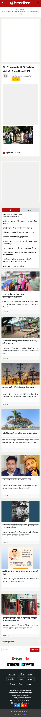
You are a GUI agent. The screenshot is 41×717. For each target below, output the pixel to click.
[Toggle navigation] (37, 3)
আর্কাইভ (21, 674)
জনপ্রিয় (30, 210)
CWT (24, 714)
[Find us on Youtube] (25, 705)
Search (35, 650)
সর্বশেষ (11, 210)
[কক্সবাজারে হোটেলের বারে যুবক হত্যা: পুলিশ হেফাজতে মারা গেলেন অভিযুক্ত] (20, 511)
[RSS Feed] (22, 705)
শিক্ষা (20, 684)
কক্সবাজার (21, 679)
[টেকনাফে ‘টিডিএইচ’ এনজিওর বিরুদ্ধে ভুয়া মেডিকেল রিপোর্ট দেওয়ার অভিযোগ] (20, 604)
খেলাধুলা (28, 684)
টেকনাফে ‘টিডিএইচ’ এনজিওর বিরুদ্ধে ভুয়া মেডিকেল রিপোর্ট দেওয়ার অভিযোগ (19, 619)
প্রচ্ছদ (16, 9)
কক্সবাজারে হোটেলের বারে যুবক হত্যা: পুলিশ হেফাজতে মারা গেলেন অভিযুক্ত (20, 526)
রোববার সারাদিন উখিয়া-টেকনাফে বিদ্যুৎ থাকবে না (17, 228)
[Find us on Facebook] (15, 705)
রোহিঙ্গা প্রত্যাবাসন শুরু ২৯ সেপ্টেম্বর (13, 266)
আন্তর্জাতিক (11, 679)
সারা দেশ (30, 679)
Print (16, 79)
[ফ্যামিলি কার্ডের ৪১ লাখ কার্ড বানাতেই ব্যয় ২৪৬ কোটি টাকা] (20, 558)
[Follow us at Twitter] (18, 705)
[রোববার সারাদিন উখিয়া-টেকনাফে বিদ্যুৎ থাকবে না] (20, 374)
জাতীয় (30, 674)
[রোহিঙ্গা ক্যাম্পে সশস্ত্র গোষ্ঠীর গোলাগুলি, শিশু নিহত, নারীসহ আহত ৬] (20, 327)
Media (22, 9)
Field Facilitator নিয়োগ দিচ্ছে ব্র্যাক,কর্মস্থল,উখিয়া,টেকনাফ (13, 295)
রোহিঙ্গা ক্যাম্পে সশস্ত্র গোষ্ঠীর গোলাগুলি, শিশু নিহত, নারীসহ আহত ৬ (19, 342)
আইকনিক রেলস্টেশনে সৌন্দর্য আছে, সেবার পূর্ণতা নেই (19, 232)
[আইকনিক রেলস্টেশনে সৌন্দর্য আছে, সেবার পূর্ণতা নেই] (20, 420)
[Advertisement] (20, 40)
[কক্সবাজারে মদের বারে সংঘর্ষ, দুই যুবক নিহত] (20, 465)
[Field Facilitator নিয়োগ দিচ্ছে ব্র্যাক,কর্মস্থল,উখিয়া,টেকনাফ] (20, 281)
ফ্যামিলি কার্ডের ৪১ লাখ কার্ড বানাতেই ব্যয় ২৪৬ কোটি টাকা (19, 248)
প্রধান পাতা (12, 674)
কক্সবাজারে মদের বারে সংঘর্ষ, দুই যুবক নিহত (15, 237)
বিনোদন (12, 684)
